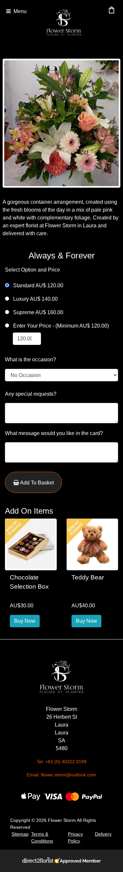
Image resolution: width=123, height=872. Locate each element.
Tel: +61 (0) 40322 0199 (62, 761)
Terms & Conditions (42, 837)
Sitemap (20, 834)
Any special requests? (30, 394)
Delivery (103, 834)
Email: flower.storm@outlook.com (61, 774)
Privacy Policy (75, 837)
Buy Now (24, 621)
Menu (19, 11)
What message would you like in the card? (54, 433)
